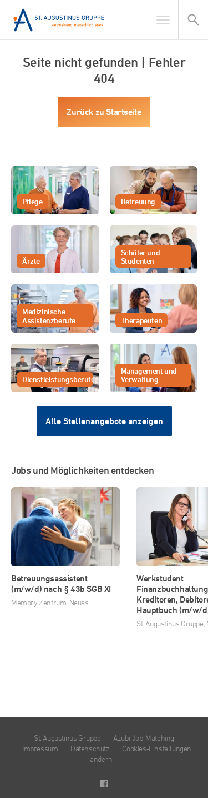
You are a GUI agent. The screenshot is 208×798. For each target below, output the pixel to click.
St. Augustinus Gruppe (67, 737)
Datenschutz (90, 748)
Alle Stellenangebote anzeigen (104, 421)
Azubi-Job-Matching (143, 737)
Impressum (40, 748)
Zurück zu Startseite (104, 112)
